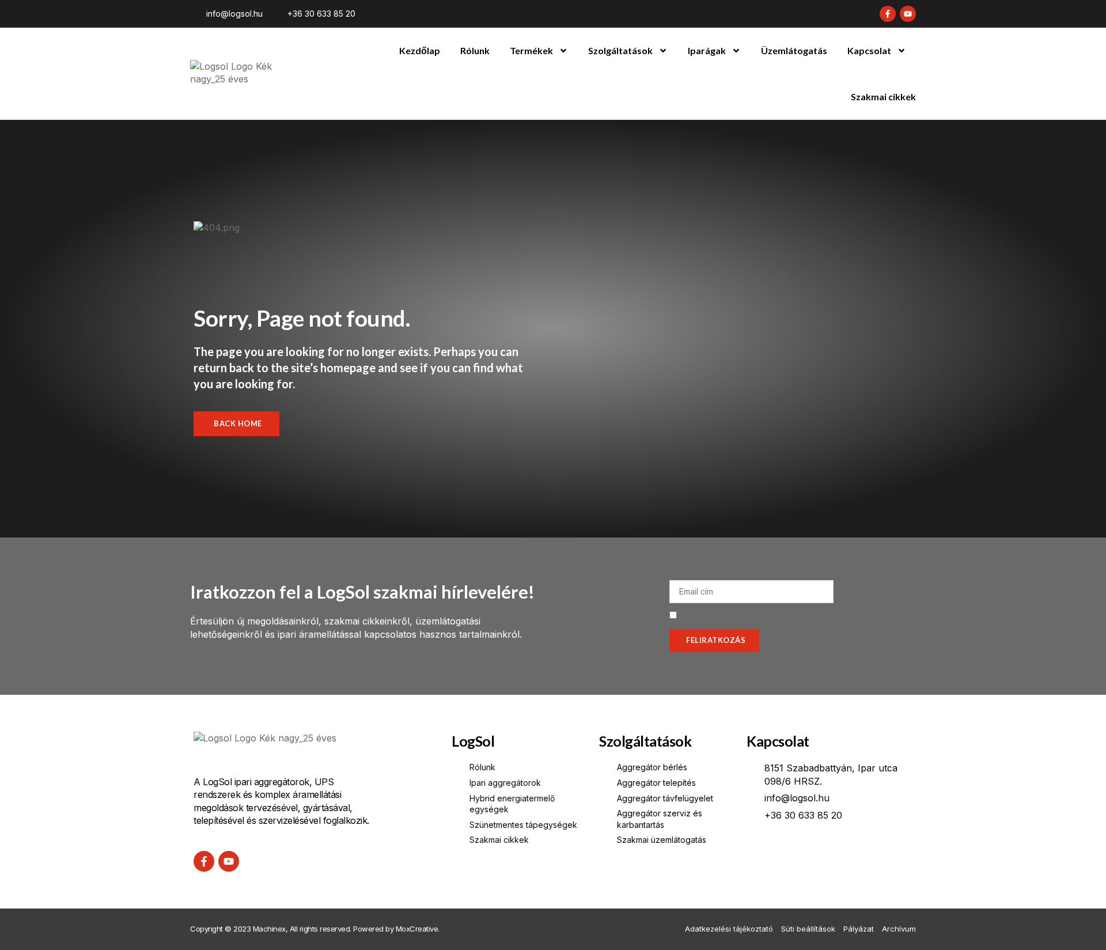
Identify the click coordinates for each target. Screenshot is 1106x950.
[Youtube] (908, 14)
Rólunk (475, 50)
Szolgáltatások (620, 50)
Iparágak (707, 50)
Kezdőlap (419, 50)
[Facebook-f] (888, 14)
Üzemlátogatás (794, 50)
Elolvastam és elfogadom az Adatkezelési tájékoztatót (797, 616)
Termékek (531, 50)
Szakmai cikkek (883, 96)
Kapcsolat (869, 50)
